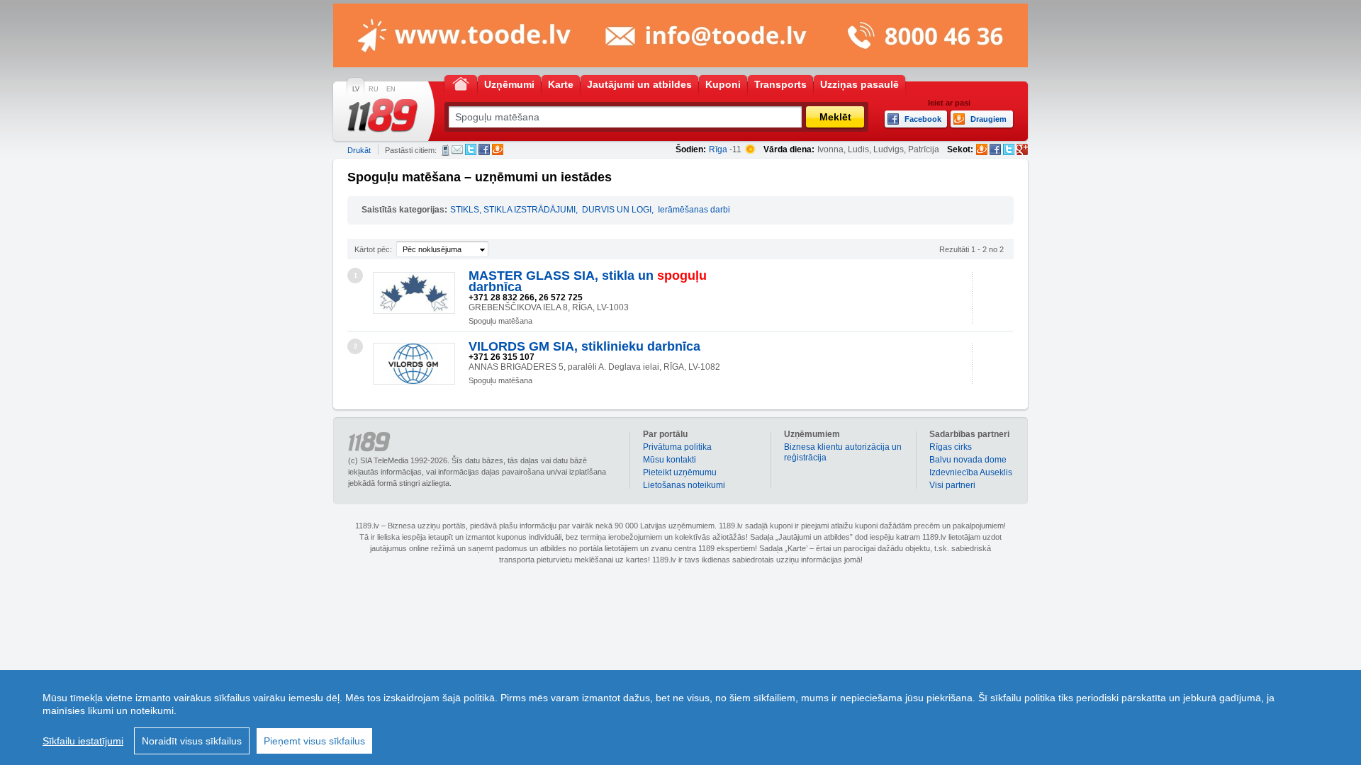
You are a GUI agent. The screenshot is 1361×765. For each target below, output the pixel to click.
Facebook (484, 149)
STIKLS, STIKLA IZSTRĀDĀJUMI (513, 210)
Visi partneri (952, 485)
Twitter (470, 149)
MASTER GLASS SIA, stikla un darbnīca (588, 281)
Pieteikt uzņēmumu (680, 472)
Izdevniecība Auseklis (970, 472)
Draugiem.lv (497, 149)
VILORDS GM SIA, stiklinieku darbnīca (584, 346)
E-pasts (457, 149)
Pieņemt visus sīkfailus (314, 741)
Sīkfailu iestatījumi (83, 741)
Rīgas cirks (950, 447)
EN (391, 89)
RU (374, 89)
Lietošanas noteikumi (684, 485)
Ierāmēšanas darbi (694, 210)
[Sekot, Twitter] (1008, 149)
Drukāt (359, 150)
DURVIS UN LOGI (616, 210)
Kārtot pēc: (373, 249)
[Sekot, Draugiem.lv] (981, 149)
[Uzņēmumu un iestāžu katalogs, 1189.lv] (382, 115)
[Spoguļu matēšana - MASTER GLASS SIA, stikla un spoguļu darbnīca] (414, 293)
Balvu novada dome (968, 460)
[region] (680, 717)
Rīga (718, 149)
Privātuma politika (677, 447)
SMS (445, 150)
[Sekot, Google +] (1022, 149)
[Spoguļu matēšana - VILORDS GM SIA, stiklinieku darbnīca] (414, 364)
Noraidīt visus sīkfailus (192, 741)
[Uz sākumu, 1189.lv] (460, 83)
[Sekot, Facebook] (995, 149)
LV (355, 89)
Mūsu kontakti (669, 460)
